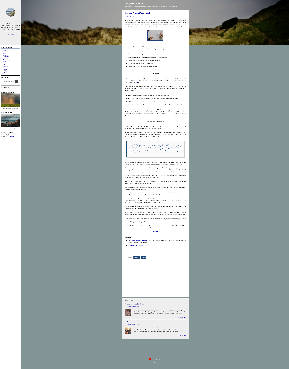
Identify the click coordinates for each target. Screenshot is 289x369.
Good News (6, 55)
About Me (5, 52)
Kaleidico (154, 43)
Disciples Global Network (134, 3)
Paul (4, 64)
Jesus (4, 53)
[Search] (188, 4)
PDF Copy (155, 231)
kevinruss (158, 362)
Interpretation (136, 257)
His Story (5, 58)
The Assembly (6, 60)
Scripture (143, 257)
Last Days (5, 63)
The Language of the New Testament (137, 240)
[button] (185, 13)
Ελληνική (5, 66)
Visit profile (11, 34)
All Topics (5, 71)
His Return (128, 322)
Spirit (4, 61)
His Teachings (6, 56)
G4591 (136, 82)
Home (4, 50)
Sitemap (5, 69)
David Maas (10, 20)
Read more (182, 317)
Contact (5, 72)
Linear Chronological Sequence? (136, 245)
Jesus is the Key (131, 249)
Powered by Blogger (156, 359)
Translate (12, 136)
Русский (5, 67)
